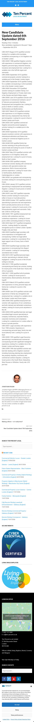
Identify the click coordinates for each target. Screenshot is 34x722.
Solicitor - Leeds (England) (10, 464)
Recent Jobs (7, 453)
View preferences (17, 715)
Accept (17, 705)
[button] (31, 686)
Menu (17, 24)
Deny (17, 710)
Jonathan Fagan (8, 386)
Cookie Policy (6, 719)
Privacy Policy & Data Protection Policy (21, 719)
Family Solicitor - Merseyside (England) (14, 496)
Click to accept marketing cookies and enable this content (17, 617)
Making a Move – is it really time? (12, 421)
